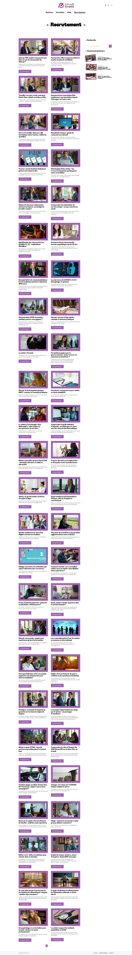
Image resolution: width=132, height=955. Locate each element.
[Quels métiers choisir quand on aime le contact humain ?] (65, 592)
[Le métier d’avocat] (33, 342)
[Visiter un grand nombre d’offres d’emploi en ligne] (33, 486)
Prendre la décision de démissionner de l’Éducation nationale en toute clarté (65, 892)
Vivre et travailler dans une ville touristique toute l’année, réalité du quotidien (32, 134)
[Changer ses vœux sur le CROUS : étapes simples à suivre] (65, 774)
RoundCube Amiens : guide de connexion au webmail (62, 133)
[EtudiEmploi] (66, 5)
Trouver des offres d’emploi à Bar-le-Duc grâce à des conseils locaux (64, 461)
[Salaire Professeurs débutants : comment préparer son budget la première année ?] (33, 194)
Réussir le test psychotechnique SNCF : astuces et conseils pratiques (33, 391)
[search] (108, 5)
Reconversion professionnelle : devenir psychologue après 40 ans (64, 243)
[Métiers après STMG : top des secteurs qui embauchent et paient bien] (33, 736)
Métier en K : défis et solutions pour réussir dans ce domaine (33, 856)
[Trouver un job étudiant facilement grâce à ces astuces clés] (33, 158)
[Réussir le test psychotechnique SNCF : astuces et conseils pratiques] (33, 379)
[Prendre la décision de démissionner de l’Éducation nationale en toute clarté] (65, 879)
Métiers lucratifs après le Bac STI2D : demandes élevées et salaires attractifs (33, 462)
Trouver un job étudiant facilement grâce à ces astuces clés (32, 169)
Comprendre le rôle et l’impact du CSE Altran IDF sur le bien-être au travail (64, 749)
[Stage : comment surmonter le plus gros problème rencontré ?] (65, 810)
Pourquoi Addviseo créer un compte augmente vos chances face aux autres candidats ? (32, 675)
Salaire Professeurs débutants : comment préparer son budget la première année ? (31, 207)
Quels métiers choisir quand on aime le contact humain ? (65, 603)
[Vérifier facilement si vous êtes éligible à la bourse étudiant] (33, 522)
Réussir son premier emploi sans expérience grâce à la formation (31, 639)
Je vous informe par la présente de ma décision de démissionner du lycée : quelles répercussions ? (33, 892)
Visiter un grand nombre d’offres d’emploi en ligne (31, 497)
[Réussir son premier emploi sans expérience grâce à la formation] (33, 627)
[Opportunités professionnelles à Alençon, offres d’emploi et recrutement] (65, 486)
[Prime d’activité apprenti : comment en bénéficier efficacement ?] (33, 592)
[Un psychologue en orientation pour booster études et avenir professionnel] (33, 917)
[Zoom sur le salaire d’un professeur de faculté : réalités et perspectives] (33, 810)
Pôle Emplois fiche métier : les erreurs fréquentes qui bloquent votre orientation (63, 170)
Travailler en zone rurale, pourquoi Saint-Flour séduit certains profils (32, 96)
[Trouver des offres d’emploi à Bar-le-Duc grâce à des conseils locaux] (65, 450)
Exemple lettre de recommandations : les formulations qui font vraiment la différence (33, 282)
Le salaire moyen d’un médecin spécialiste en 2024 (62, 929)
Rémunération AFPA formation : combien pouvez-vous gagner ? (31, 318)
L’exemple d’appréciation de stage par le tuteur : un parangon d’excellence (64, 711)
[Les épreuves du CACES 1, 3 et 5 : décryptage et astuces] (65, 269)
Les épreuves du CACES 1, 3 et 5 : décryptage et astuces (64, 281)
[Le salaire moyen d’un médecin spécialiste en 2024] (65, 917)
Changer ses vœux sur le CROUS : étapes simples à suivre (64, 785)
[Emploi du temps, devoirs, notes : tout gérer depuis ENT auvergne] (65, 844)
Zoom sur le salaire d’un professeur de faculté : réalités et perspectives (33, 821)
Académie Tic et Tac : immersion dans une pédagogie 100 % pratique (104, 68)
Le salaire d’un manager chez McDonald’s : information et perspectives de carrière (30, 426)
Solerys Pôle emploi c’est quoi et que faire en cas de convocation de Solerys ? (33, 59)
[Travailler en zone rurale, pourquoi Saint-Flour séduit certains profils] (33, 84)
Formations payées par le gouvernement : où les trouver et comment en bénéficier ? (64, 355)
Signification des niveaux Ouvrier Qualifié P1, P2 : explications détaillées (31, 244)
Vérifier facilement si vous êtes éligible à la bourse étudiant (31, 533)
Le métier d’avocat (26, 353)
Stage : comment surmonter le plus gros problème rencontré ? (64, 821)
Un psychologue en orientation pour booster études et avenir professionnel (32, 930)
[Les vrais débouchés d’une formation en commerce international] (65, 627)
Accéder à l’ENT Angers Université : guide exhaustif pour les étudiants (105, 59)
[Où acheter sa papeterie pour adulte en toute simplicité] (65, 379)
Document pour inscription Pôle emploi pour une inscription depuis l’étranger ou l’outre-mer (64, 97)
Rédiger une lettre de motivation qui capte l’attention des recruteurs (32, 567)
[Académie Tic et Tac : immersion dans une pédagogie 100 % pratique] (91, 67)
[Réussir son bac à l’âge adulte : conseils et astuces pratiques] (65, 306)
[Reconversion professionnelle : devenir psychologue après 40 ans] (65, 231)
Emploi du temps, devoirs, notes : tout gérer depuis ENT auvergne (64, 856)
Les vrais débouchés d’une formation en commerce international (65, 639)
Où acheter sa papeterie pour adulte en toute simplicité (65, 391)
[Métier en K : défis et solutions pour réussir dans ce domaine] (33, 844)
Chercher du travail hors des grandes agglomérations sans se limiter (65, 533)
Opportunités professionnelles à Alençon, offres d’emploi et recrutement (63, 498)
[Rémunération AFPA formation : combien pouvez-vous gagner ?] (33, 306)
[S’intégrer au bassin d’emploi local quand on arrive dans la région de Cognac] (33, 699)
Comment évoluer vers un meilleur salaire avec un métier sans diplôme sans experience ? (64, 568)
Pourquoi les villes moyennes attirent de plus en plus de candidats (65, 58)
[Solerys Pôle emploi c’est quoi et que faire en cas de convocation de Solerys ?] (33, 47)
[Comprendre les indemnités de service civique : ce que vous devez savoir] (65, 194)
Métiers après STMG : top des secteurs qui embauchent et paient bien (32, 749)
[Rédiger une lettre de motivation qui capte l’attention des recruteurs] (33, 556)
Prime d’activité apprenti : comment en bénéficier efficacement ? (33, 603)
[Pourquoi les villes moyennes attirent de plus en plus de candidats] (65, 47)
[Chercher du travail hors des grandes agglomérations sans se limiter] (65, 522)
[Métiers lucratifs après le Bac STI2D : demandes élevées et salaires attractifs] (33, 450)
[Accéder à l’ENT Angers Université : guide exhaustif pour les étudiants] (90, 58)
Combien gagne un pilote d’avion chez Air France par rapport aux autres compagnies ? (33, 786)
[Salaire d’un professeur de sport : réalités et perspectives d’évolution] (65, 663)
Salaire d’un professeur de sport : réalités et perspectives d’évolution (65, 674)
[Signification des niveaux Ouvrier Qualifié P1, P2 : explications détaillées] (33, 231)
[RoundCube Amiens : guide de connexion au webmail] (65, 122)
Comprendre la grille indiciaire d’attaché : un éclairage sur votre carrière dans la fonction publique (64, 426)
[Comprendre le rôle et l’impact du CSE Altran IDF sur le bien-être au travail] (65, 736)
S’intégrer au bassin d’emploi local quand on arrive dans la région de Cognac (32, 711)
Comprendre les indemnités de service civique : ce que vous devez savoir (64, 207)
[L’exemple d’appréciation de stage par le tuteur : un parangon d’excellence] (65, 699)
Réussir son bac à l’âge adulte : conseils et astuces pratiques (63, 318)
